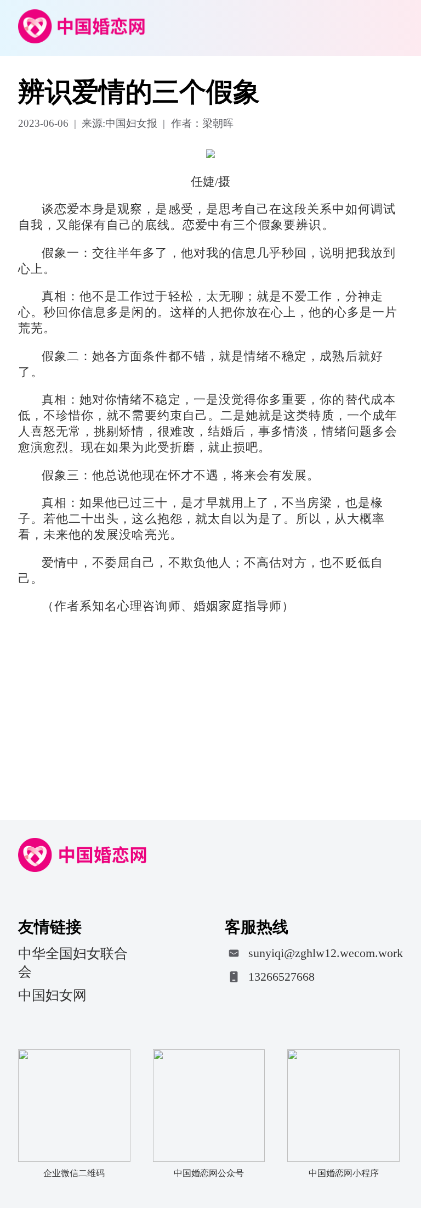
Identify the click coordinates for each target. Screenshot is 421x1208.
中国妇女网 (52, 995)
